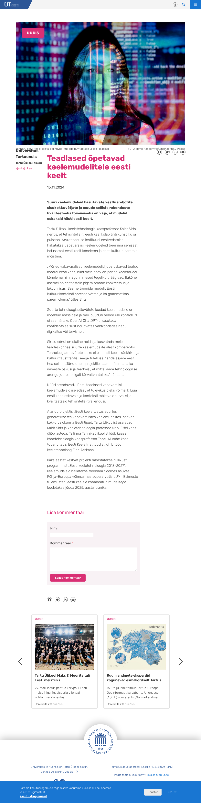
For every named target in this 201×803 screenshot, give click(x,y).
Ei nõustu (172, 792)
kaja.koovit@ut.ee (158, 775)
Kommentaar (62, 543)
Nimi (54, 528)
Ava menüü (195, 4)
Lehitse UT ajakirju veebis (57, 771)
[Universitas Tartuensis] (12, 4)
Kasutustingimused (33, 796)
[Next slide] (180, 661)
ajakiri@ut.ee (24, 168)
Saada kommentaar (68, 577)
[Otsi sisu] (183, 4)
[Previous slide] (20, 661)
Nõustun (153, 792)
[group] (64, 661)
